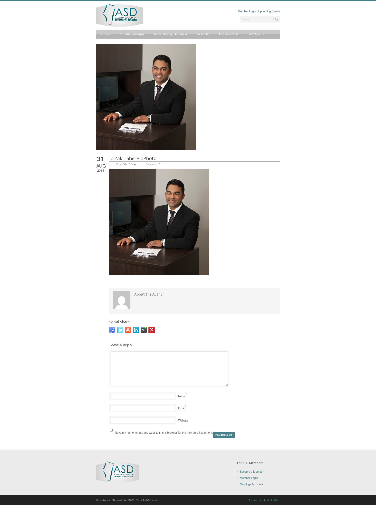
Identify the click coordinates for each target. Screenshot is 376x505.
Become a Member (252, 471)
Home (105, 34)
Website (183, 420)
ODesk (132, 164)
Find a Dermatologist (132, 34)
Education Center (229, 34)
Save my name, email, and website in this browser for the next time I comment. (164, 432)
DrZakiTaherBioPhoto (132, 158)
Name (182, 396)
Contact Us (203, 34)
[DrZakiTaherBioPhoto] (188, 97)
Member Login (247, 11)
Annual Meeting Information (170, 34)
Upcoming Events (269, 11)
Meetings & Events (251, 484)
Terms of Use (255, 499)
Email (181, 408)
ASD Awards (256, 34)
